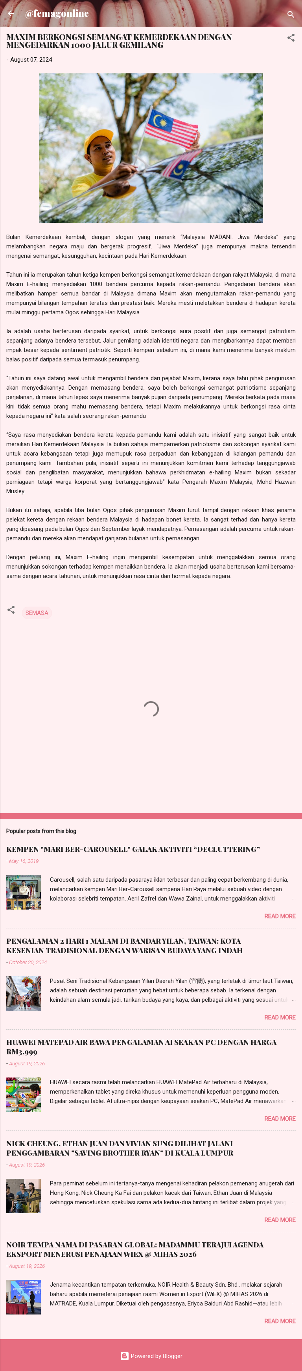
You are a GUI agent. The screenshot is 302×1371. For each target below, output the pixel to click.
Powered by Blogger (155, 1356)
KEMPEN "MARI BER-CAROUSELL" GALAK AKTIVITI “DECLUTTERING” (133, 849)
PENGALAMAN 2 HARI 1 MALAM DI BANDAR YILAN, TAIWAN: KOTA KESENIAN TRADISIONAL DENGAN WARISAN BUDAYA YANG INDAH (124, 945)
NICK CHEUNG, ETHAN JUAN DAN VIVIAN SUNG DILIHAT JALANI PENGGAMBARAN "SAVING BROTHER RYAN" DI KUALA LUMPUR (119, 1148)
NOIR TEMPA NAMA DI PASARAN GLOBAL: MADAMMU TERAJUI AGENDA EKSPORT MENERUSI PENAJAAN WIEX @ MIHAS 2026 (134, 1249)
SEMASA (37, 612)
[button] (291, 39)
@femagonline (57, 13)
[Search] (291, 16)
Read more (280, 916)
